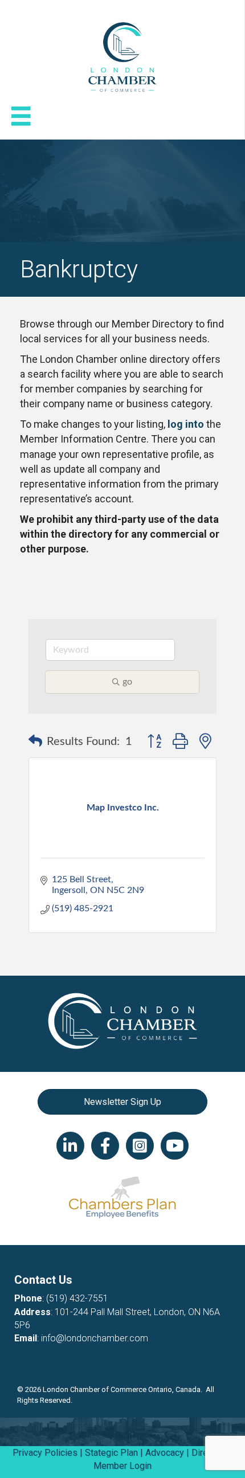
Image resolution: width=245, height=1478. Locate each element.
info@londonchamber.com (94, 1338)
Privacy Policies (45, 1452)
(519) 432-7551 (77, 1298)
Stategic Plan (111, 1452)
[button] (35, 741)
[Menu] (21, 116)
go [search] (127, 681)
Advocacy (164, 1452)
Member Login (122, 1465)
